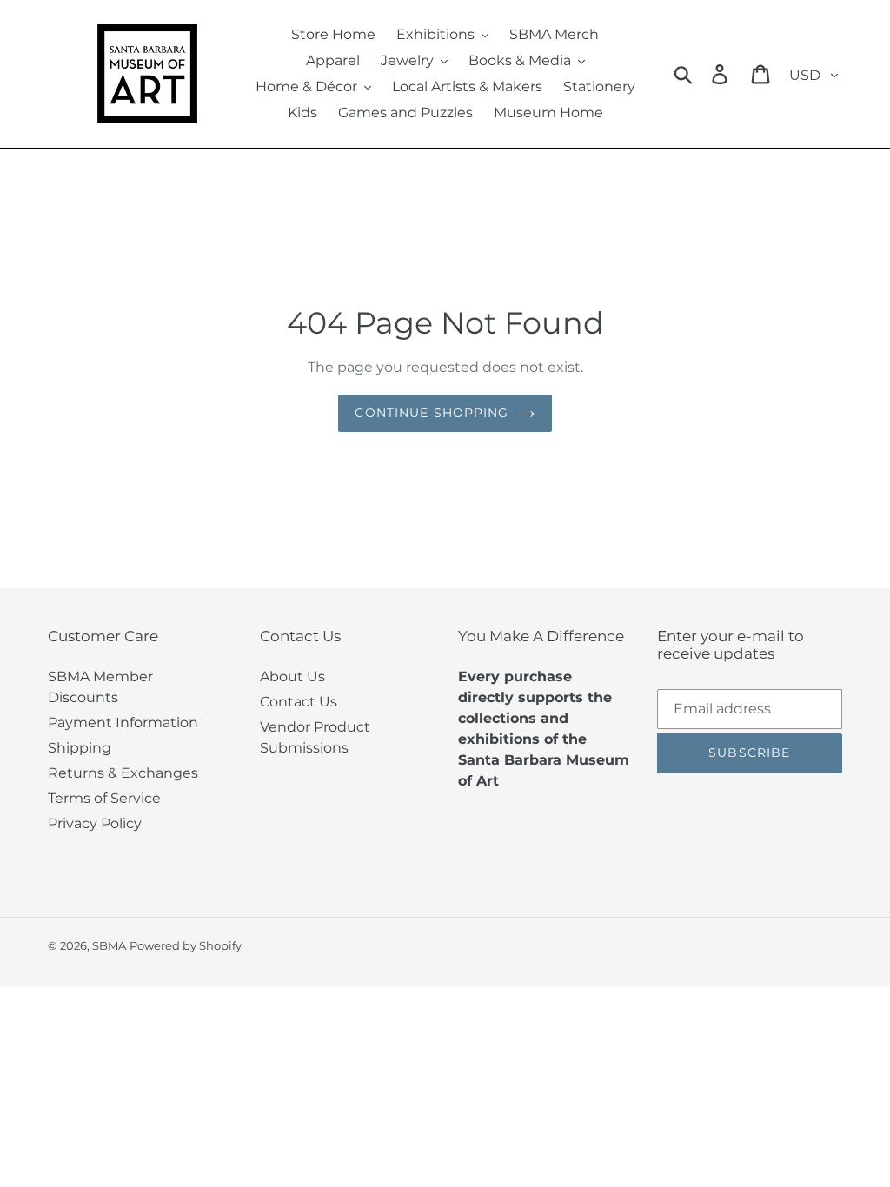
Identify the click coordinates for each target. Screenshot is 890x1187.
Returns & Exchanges (123, 773)
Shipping (79, 747)
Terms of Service (104, 798)
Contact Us (298, 701)
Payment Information (123, 722)
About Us (292, 676)
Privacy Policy (95, 823)
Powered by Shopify (186, 945)
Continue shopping (431, 413)
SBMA (109, 945)
